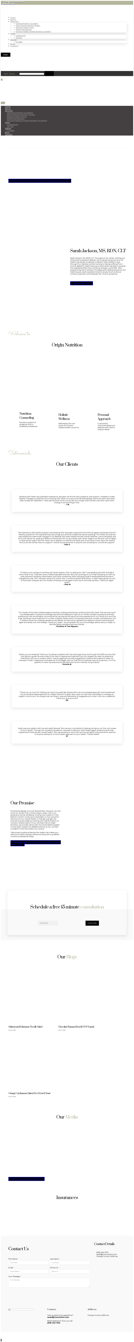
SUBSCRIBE (92, 923)
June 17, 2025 (12, 1030)
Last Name (54, 1259)
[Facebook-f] (119, 1335)
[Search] (49, 73)
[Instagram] (101, 1261)
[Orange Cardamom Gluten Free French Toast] (32, 1061)
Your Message (14, 1276)
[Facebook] (96, 1261)
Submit (13, 1291)
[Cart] (2, 80)
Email (10, 1268)
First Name (12, 1259)
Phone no (54, 1268)
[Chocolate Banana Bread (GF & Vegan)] (82, 994)
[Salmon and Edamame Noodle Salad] (32, 994)
